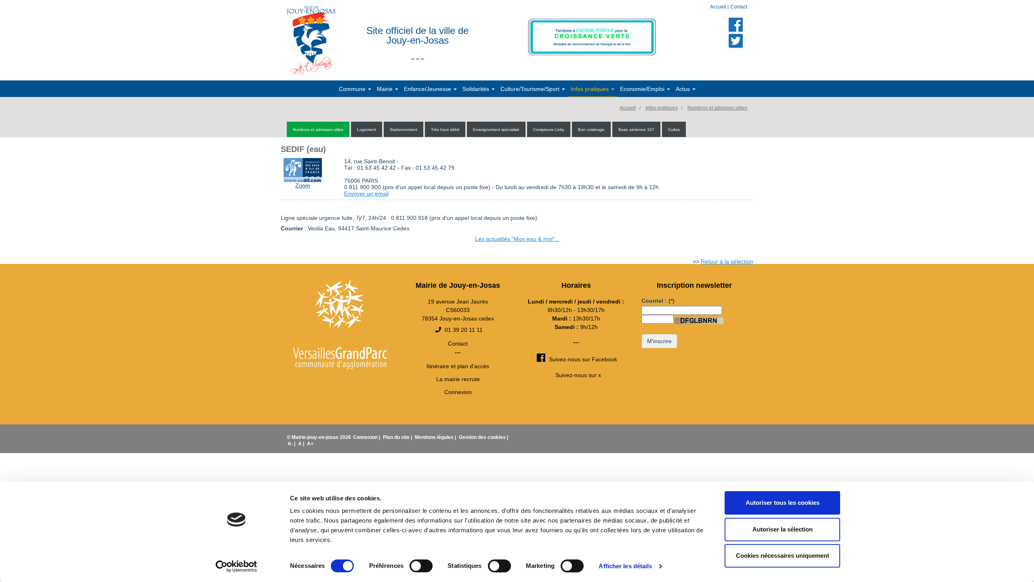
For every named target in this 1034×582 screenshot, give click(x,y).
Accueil (718, 7)
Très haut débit (445, 129)
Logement (366, 129)
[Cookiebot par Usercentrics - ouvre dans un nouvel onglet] (236, 566)
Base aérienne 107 (636, 129)
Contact (738, 7)
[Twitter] (736, 41)
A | (301, 444)
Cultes (674, 129)
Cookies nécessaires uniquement (782, 555)
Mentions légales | (436, 437)
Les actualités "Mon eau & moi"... (517, 239)
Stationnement (403, 129)
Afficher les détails (625, 566)
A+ (310, 444)
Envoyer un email (366, 193)
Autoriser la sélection (782, 529)
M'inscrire (659, 341)
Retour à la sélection (727, 261)
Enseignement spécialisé (496, 129)
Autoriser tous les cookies (783, 502)
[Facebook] (736, 25)
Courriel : (658, 300)
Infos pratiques (661, 108)
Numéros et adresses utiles (717, 108)
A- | (292, 444)
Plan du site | (398, 437)
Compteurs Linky (548, 129)
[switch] (421, 565)
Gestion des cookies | (483, 437)
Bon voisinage (591, 129)
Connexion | (367, 437)
